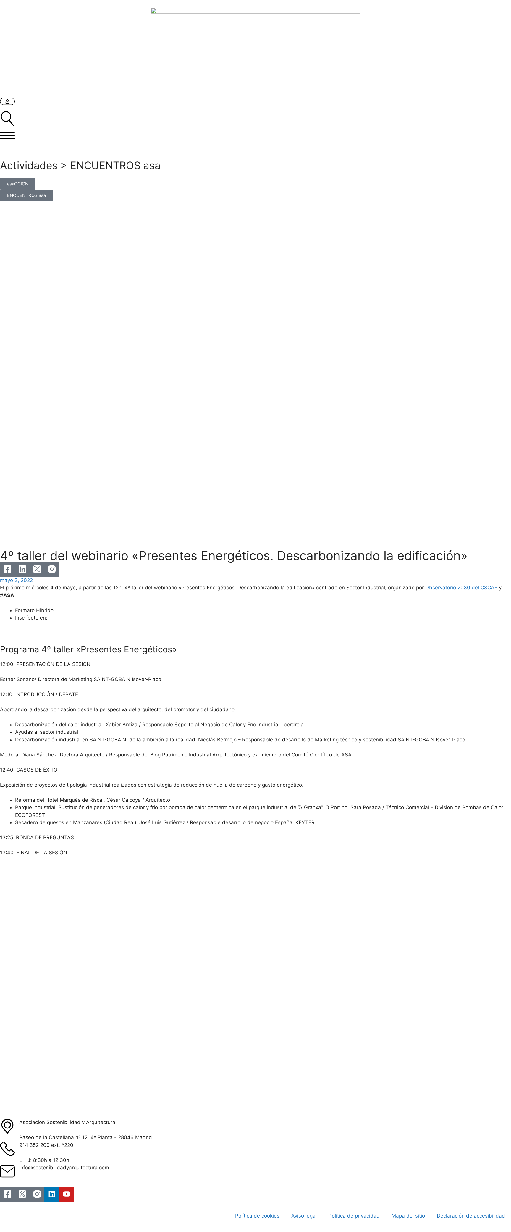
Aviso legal (304, 1216)
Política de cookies (257, 1216)
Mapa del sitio (408, 1216)
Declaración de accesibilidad (471, 1216)
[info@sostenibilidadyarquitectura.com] (7, 1171)
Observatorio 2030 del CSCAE (461, 588)
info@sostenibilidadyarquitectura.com (64, 1167)
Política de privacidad (354, 1216)
